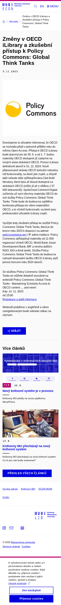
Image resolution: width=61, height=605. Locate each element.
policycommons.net (14, 234)
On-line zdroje (10, 489)
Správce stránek (11, 546)
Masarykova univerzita (23, 542)
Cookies (26, 546)
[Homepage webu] (16, 6)
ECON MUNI (45, 489)
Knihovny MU (28, 489)
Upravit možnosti (17, 583)
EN (42, 6)
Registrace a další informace (20, 299)
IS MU (6, 497)
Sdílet (16, 330)
